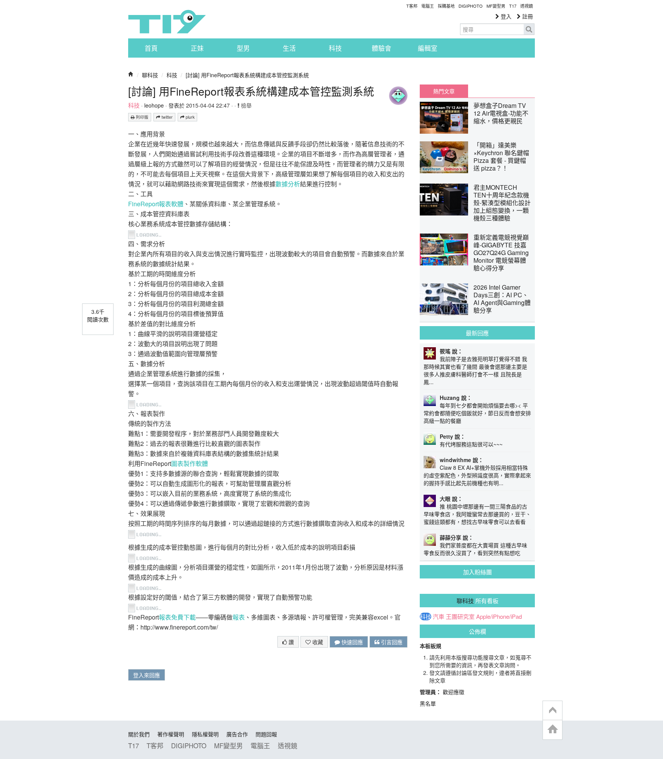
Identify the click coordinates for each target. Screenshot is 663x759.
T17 (167, 21)
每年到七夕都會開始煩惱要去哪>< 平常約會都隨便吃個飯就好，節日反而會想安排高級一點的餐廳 (477, 412)
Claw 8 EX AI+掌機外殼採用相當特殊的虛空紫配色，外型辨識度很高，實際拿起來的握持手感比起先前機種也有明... (477, 475)
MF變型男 (496, 6)
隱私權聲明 (205, 734)
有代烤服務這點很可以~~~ (471, 444)
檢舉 (245, 105)
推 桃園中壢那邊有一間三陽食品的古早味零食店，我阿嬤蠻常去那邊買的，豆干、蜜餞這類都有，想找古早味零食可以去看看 (477, 513)
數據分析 (287, 183)
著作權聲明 (170, 734)
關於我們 (139, 734)
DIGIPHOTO (470, 6)
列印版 (141, 117)
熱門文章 (444, 91)
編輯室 (427, 48)
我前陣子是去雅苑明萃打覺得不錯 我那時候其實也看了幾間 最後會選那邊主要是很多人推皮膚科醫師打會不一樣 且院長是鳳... (475, 370)
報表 (239, 617)
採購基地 (446, 6)
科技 (335, 48)
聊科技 (150, 75)
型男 (243, 48)
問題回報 (266, 734)
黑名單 (428, 703)
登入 (505, 16)
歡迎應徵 (453, 692)
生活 (289, 48)
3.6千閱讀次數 (98, 315)
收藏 (317, 642)
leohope (154, 105)
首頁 (151, 48)
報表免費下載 (177, 617)
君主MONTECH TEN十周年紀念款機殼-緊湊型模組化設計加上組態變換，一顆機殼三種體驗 (502, 202)
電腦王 (427, 6)
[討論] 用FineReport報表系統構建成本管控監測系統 (247, 75)
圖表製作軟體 (189, 463)
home (552, 729)
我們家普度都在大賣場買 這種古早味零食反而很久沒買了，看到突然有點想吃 (475, 549)
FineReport (143, 203)
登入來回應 (146, 675)
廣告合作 (237, 734)
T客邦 (411, 6)
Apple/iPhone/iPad (499, 616)
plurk (190, 117)
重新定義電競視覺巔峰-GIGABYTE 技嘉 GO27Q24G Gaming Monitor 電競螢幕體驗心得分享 (501, 252)
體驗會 (381, 48)
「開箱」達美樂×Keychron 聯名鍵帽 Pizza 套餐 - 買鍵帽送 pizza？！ (501, 156)
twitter (166, 117)
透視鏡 (526, 6)
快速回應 (351, 642)
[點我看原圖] (146, 233)
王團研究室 (460, 616)
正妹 (197, 48)
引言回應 (390, 642)
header (552, 710)
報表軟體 (171, 203)
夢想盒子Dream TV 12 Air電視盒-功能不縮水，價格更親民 (500, 113)
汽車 (438, 616)
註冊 (527, 16)
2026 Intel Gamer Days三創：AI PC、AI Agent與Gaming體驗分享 (502, 299)
